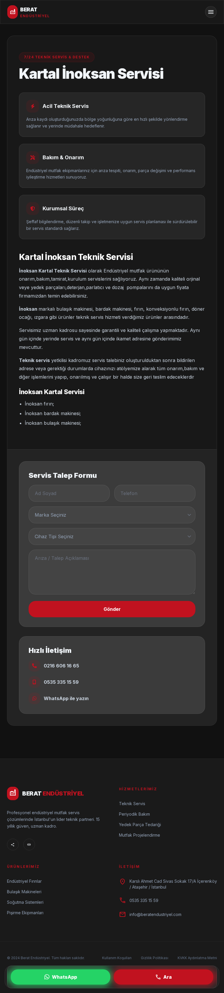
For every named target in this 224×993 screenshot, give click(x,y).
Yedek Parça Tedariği (140, 824)
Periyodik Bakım (134, 814)
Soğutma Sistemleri (25, 902)
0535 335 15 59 (61, 682)
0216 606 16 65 (61, 666)
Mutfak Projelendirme (139, 835)
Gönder (112, 609)
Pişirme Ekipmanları (25, 912)
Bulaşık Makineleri (24, 891)
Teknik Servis (132, 803)
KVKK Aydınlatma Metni (197, 958)
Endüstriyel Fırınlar (24, 881)
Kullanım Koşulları (117, 958)
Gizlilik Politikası (154, 958)
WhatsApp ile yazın (66, 698)
